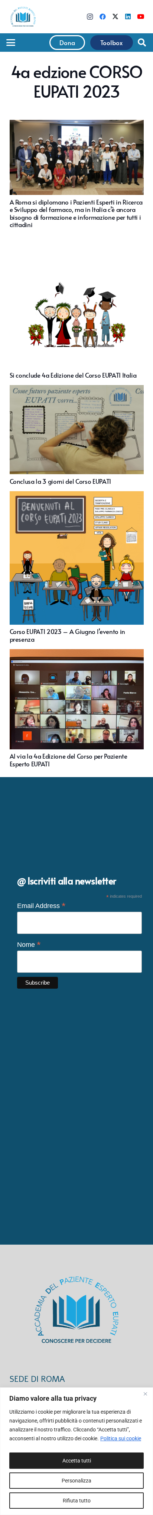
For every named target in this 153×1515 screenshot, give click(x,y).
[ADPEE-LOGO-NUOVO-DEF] (23, 16)
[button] (10, 42)
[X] (115, 16)
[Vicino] (145, 1393)
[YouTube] (140, 16)
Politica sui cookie (120, 1438)
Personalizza (76, 1481)
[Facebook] (102, 16)
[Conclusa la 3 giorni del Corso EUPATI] (77, 435)
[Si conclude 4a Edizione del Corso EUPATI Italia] (77, 306)
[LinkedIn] (127, 16)
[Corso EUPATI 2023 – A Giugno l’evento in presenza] (77, 567)
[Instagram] (90, 16)
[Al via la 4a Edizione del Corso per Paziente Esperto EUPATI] (77, 708)
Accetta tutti (76, 1461)
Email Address (41, 906)
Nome (29, 944)
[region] (76, 1451)
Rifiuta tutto (77, 1501)
